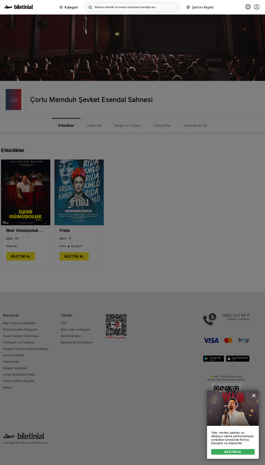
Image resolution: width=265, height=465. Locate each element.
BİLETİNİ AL (232, 452)
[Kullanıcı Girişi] (257, 7)
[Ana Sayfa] (18, 8)
